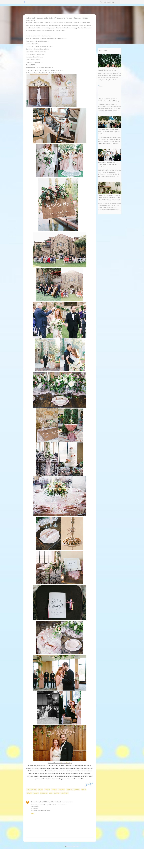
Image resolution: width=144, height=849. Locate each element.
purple (56, 793)
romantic (64, 793)
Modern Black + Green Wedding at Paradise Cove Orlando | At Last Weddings (108, 164)
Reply (32, 813)
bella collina (32, 790)
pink (50, 793)
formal (69, 790)
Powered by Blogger (73, 846)
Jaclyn (36, 793)
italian (29, 793)
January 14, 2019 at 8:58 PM (67, 802)
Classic (47, 790)
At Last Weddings (66, 763)
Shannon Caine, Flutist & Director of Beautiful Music (46, 802)
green (83, 790)
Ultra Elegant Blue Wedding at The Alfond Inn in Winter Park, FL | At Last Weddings (109, 131)
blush (40, 790)
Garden (77, 790)
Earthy (54, 790)
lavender (43, 793)
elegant (62, 790)
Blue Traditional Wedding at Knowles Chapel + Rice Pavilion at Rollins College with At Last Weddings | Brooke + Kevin (109, 197)
